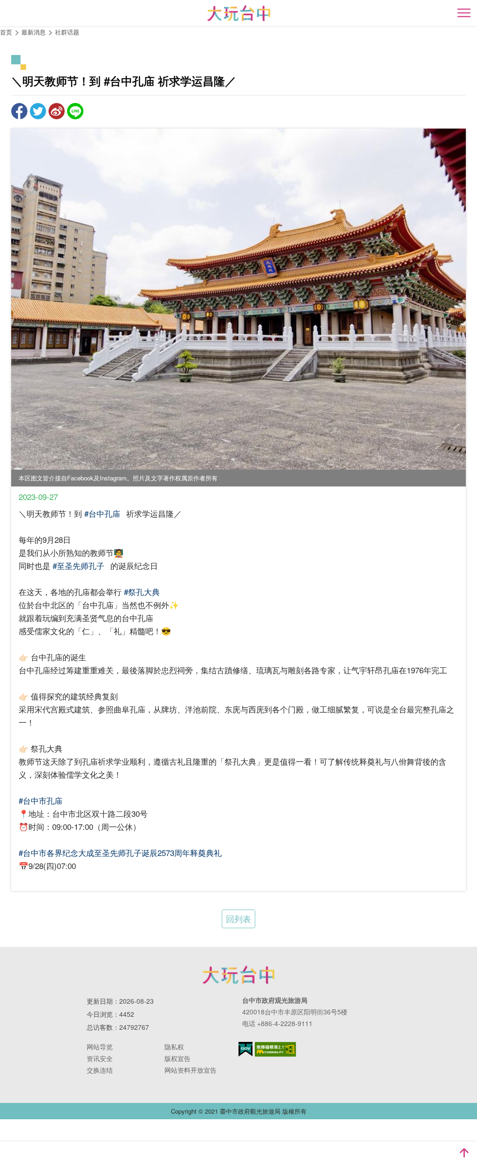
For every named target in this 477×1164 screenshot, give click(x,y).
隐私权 (174, 1046)
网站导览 (100, 1046)
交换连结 (100, 1070)
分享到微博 (56, 111)
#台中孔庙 (102, 513)
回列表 (238, 918)
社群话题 (67, 31)
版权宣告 (177, 1058)
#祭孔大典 (142, 591)
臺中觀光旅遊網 (238, 13)
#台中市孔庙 (40, 800)
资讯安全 (100, 1058)
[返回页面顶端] (464, 1153)
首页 (6, 31)
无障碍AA (275, 1049)
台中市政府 (238, 974)
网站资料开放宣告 (190, 1070)
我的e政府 (245, 1049)
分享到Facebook (19, 111)
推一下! (38, 111)
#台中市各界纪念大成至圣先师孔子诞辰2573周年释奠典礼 (120, 852)
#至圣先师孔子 (78, 565)
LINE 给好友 (75, 111)
